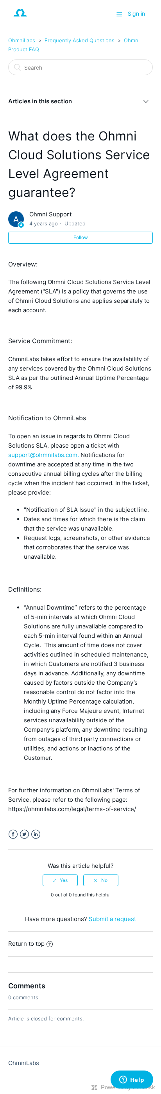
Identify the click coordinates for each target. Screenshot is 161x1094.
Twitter (24, 834)
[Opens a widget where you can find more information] (131, 1080)
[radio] (60, 880)
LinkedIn (36, 834)
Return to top (26, 943)
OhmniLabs (21, 40)
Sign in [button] (136, 13)
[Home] (20, 18)
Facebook (13, 834)
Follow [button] (80, 237)
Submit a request (112, 919)
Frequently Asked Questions (79, 40)
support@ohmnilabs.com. (43, 455)
